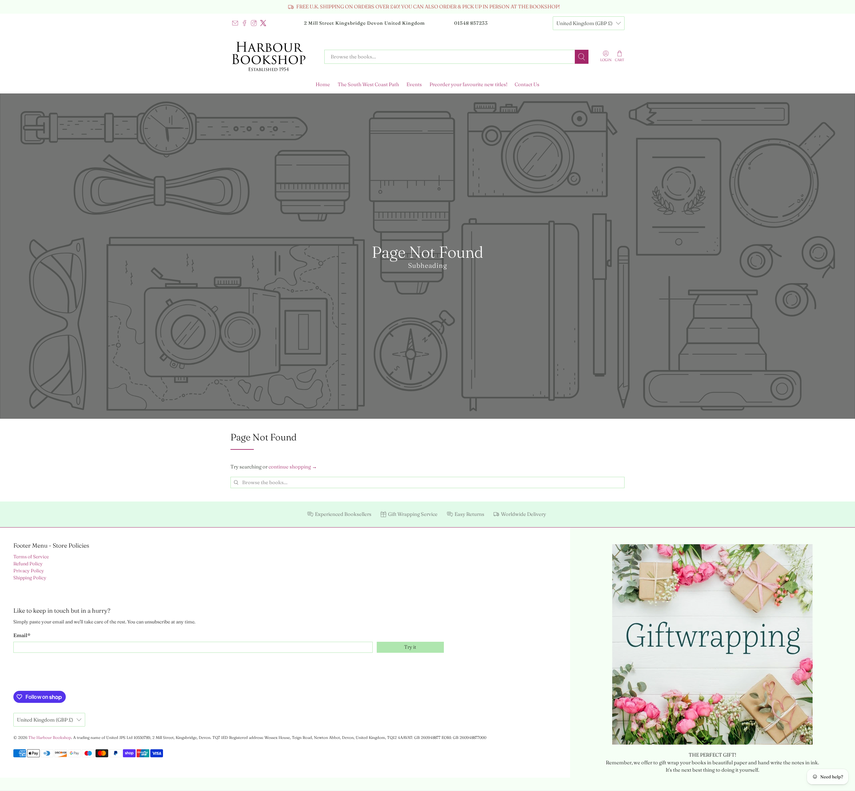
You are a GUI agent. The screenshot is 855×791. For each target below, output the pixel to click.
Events (414, 84)
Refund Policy (28, 564)
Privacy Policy (28, 571)
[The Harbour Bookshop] (272, 56)
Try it (410, 647)
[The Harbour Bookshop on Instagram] (254, 23)
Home (323, 84)
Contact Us (527, 84)
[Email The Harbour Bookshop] (235, 23)
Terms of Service (31, 557)
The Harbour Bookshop (49, 737)
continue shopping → (293, 466)
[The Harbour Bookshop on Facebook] (244, 23)
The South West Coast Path (368, 84)
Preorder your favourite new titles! (468, 84)
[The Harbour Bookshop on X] (263, 23)
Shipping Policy (29, 578)
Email (21, 635)
